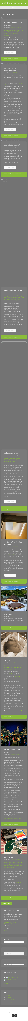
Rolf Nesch (16, 85)
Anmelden (8, 995)
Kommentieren (18, 27)
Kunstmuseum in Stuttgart (10, 79)
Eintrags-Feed (9, 997)
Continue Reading (10, 52)
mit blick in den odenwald (14, 3)
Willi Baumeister (8, 85)
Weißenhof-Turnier (11, 554)
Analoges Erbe (9, 857)
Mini (14, 337)
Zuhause (20, 897)
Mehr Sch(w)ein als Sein (13, 291)
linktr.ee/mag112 (8, 983)
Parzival (6, 160)
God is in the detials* (12, 145)
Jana (20, 507)
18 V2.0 (7, 660)
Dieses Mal (6, 666)
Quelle (5, 683)
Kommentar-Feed (10, 999)
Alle (10, 58)
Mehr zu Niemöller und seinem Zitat (12, 818)
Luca (12, 58)
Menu (14, 8)
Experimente (14, 897)
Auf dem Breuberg (11, 453)
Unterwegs (16, 58)
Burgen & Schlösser (15, 173)
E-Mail (5, 930)
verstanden (18, 882)
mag (19, 1012)
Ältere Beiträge (7, 903)
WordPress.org (9, 1002)
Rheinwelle (8, 614)
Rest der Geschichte (12, 318)
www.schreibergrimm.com (10, 976)
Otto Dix (21, 83)
